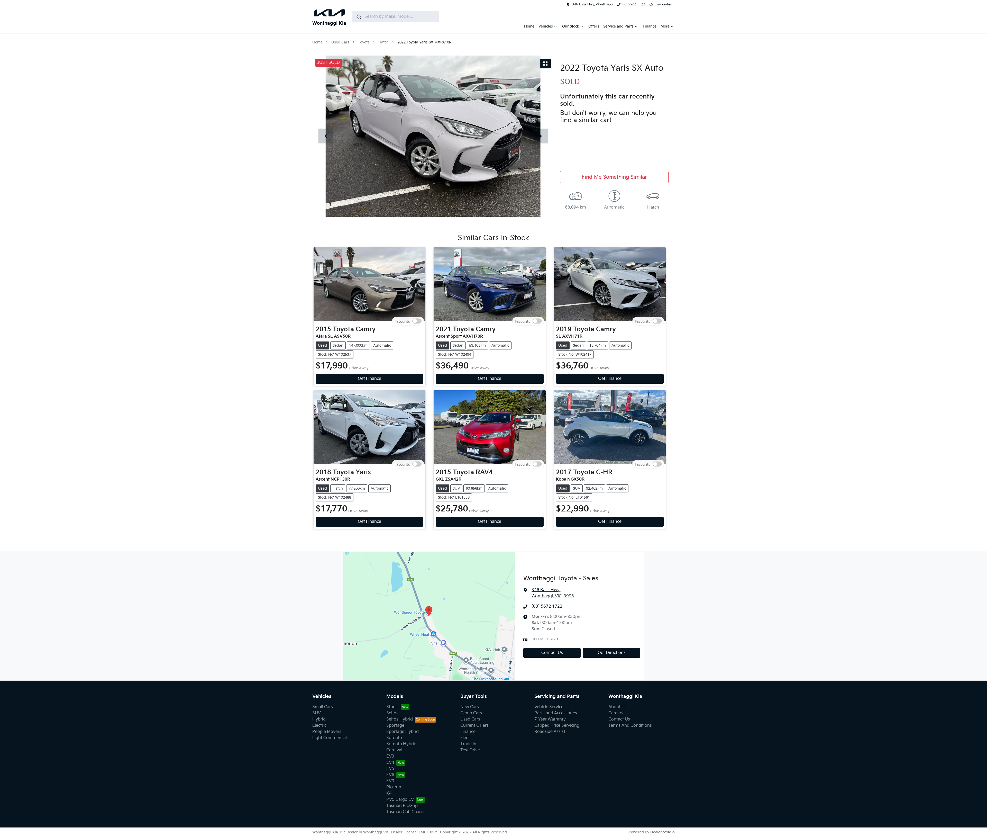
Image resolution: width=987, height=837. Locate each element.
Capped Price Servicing (556, 725)
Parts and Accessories (555, 713)
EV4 (390, 762)
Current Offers (474, 725)
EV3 (390, 756)
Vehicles (545, 26)
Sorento (394, 737)
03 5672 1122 (634, 4)
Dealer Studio (662, 832)
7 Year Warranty (550, 719)
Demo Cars (471, 713)
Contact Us (552, 652)
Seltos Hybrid (399, 719)
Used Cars (340, 42)
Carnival (394, 750)
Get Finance (369, 378)
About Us (617, 707)
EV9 (390, 781)
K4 (389, 793)
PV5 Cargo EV (400, 799)
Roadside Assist (549, 731)
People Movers (326, 731)
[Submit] (358, 16)
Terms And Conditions (630, 725)
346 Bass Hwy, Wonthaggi (592, 4)
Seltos (392, 713)
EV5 (390, 768)
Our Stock (570, 26)
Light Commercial (329, 737)
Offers (593, 26)
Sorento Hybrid (401, 744)
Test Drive (470, 750)
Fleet (465, 737)
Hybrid (319, 719)
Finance (649, 26)
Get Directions (612, 652)
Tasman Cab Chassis (406, 811)
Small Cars (322, 707)
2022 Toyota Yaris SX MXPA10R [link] (424, 42)
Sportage (395, 725)
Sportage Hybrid (402, 731)
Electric (319, 725)
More (665, 26)
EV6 (390, 774)
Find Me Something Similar (614, 177)
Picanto (393, 787)
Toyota (364, 42)
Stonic (392, 707)
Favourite (402, 321)
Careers (615, 713)
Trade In (468, 744)
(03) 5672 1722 (547, 606)
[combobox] (395, 16)
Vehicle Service (548, 707)
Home (529, 26)
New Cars (469, 707)
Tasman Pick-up (402, 805)
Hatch (383, 42)
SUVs (317, 713)
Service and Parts (618, 26)
